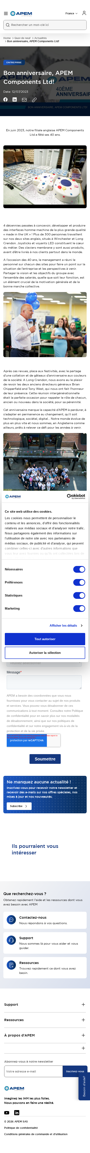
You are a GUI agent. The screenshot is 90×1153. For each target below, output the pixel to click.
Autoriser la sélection (45, 652)
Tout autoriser (45, 639)
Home (7, 38)
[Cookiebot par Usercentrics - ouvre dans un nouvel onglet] (67, 496)
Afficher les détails (63, 625)
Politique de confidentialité (21, 1128)
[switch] (79, 582)
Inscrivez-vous (75, 1071)
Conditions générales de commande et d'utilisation (35, 1134)
